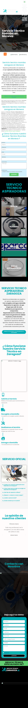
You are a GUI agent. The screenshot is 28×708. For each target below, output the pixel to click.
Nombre (3, 142)
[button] (24, 2)
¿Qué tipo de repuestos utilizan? (12, 492)
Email (2, 152)
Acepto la (12, 653)
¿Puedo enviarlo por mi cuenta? (12, 500)
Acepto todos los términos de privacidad (12, 171)
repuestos (4, 128)
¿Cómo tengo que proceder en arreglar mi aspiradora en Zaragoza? (14, 489)
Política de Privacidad (14, 653)
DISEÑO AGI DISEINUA (8, 678)
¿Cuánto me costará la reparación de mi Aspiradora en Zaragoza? (14, 485)
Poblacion (3, 147)
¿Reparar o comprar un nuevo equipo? (13, 495)
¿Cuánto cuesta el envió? (10, 498)
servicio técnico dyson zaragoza (12, 131)
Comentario (4, 162)
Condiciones (4, 170)
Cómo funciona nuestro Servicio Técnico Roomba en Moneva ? (14, 136)
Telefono (3, 157)
